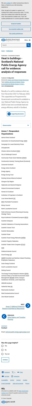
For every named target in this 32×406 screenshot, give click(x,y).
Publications (9, 51)
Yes (6, 346)
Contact (18, 380)
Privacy (27, 383)
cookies (8, 3)
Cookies (25, 380)
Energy (22, 82)
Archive (12, 380)
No (5, 350)
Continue (5, 359)
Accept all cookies (16, 23)
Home (3, 51)
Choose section (7, 125)
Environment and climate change (10, 84)
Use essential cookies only (16, 29)
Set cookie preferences (16, 33)
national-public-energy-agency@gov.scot (17, 332)
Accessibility (4, 380)
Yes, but (7, 354)
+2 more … (22, 84)
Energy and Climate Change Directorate (18, 80)
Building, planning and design (12, 82)
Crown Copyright (5, 383)
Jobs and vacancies (18, 383)
